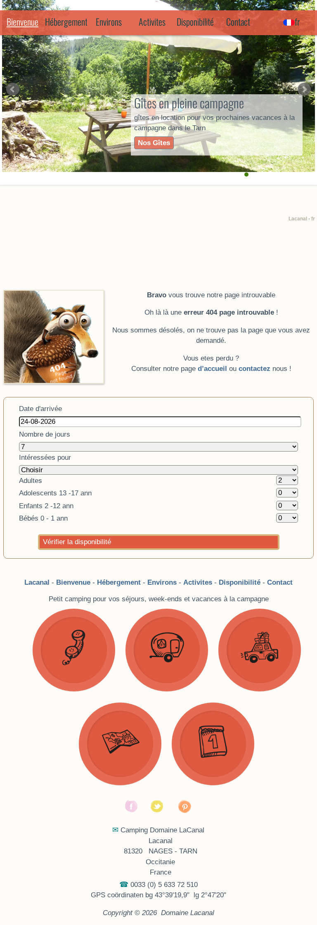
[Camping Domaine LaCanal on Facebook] (132, 811)
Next (304, 89)
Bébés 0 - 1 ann (43, 518)
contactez (254, 369)
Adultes (30, 481)
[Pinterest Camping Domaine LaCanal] (185, 811)
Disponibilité (195, 21)
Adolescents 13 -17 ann (55, 493)
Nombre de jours (44, 434)
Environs (109, 21)
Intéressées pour (45, 457)
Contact (238, 21)
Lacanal (298, 219)
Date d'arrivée (40, 409)
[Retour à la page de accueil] (53, 295)
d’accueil (212, 369)
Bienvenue (22, 21)
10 (279, 174)
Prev (12, 89)
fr (313, 219)
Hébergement (66, 21)
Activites (152, 21)
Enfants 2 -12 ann (46, 506)
